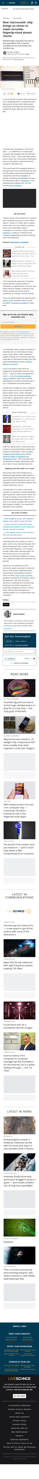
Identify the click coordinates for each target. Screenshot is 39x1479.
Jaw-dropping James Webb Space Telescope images (11, 1350)
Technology (6, 18)
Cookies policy (19, 1424)
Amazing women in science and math (27, 1350)
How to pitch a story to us (19, 1443)
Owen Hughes (14, 52)
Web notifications (19, 1432)
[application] (19, 198)
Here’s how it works (19, 59)
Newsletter (32, 93)
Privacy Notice (25, 333)
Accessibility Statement (19, 1405)
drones (6, 604)
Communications (17, 18)
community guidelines (21, 645)
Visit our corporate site (23, 1390)
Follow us (22, 93)
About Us (19, 1413)
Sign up (23, 641)
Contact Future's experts (19, 1409)
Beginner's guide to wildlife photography (27, 1366)
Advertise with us (19, 1428)
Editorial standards (19, 1439)
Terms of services (23, 331)
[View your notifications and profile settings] (34, 658)
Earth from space (27, 1337)
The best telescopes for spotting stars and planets (11, 1370)
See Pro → (24, 3)
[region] (19, 648)
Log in (17, 641)
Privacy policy (19, 1421)
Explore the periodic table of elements (11, 1354)
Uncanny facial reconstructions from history (27, 1354)
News (27, 54)
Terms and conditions (19, 1417)
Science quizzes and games (11, 1365)
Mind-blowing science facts (27, 1369)
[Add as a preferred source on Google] (19, 1396)
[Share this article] (4, 93)
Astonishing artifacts (27, 1339)
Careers (19, 1436)
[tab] (10, 658)
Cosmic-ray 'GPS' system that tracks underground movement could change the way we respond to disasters (18, 526)
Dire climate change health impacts (23, 8)
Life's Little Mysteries (11, 1337)
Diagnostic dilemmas (11, 1339)
